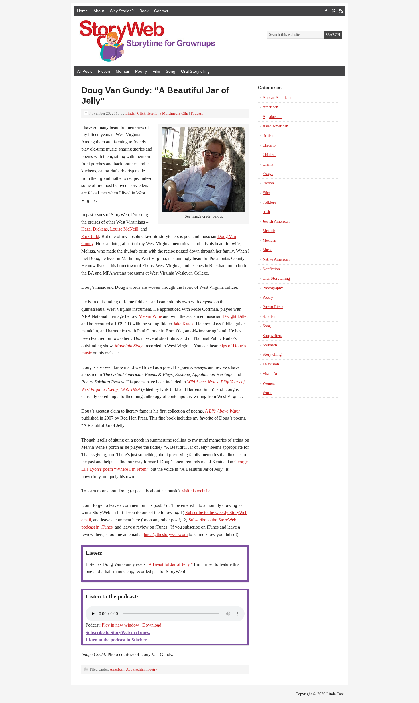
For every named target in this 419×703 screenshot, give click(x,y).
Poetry (141, 71)
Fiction (104, 71)
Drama (268, 164)
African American (277, 98)
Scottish (269, 316)
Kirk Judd (90, 236)
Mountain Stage (129, 345)
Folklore (269, 202)
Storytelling (272, 354)
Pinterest (333, 10)
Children (269, 155)
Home (82, 11)
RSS (340, 10)
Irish (266, 212)
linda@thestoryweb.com (166, 534)
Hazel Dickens (94, 229)
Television (271, 364)
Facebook (326, 10)
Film (156, 71)
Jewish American (276, 221)
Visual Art (271, 373)
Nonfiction (271, 269)
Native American (276, 259)
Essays (268, 174)
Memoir (122, 71)
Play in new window (120, 625)
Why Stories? (122, 11)
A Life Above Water (222, 411)
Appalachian (136, 669)
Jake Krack (183, 323)
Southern (270, 345)
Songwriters (272, 336)
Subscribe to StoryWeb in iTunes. (118, 632)
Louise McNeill (124, 229)
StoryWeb (138, 41)
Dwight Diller (235, 316)
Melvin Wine (150, 316)
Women (269, 383)
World (267, 393)
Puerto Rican (273, 307)
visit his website (196, 490)
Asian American (275, 126)
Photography (273, 288)
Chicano (269, 145)
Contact (161, 11)
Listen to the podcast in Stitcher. (116, 639)
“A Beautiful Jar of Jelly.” (170, 564)
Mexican (269, 240)
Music (267, 250)
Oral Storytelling (195, 71)
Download (151, 625)
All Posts (84, 71)
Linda (130, 113)
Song (170, 71)
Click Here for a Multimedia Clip (162, 113)
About (98, 11)
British (268, 135)
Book (144, 11)
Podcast (197, 113)
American (117, 669)
